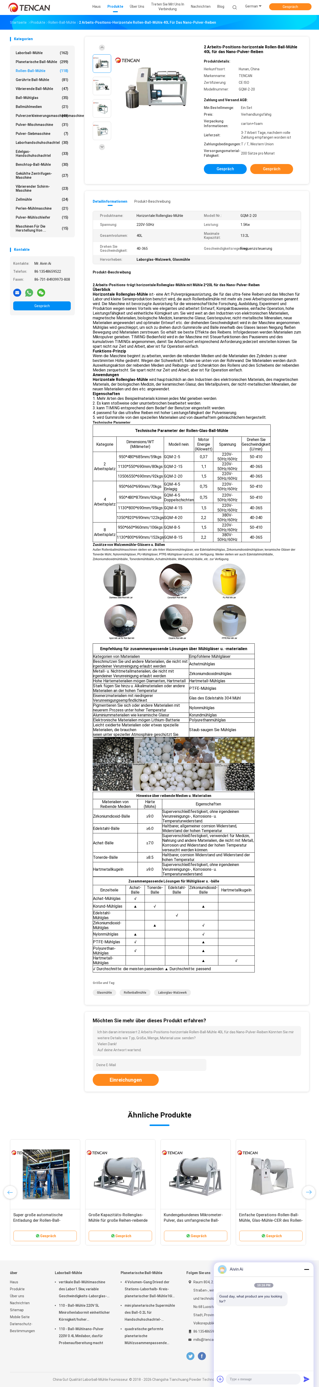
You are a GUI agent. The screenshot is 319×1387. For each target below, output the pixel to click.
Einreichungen (126, 1080)
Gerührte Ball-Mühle (42, 80)
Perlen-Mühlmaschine (42, 208)
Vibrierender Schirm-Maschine (42, 188)
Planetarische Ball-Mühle (42, 62)
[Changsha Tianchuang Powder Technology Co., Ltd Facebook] (202, 1356)
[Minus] (307, 1269)
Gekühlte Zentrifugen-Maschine (42, 175)
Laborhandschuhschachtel (42, 143)
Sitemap (17, 1310)
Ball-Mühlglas (42, 98)
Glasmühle (104, 992)
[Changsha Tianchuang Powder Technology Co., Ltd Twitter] (190, 1356)
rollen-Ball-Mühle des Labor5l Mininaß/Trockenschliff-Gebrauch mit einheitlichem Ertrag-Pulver (44, 1220)
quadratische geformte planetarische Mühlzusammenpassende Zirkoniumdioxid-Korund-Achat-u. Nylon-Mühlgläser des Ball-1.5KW (150, 1336)
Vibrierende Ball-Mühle (42, 89)
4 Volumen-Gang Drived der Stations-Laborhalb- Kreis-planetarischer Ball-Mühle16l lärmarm (148, 1290)
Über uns (17, 1296)
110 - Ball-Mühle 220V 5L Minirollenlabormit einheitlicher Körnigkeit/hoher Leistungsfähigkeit (84, 1313)
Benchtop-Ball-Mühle (42, 165)
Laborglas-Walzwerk (172, 992)
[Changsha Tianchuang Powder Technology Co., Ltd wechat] (41, 292)
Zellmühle (42, 199)
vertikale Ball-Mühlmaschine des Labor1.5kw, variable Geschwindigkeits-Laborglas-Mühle (83, 1290)
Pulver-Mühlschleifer (42, 217)
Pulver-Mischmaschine (42, 125)
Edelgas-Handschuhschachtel (42, 154)
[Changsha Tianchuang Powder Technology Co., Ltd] (29, 7)
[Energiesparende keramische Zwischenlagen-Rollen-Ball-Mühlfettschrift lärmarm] (271, 1174)
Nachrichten (20, 1303)
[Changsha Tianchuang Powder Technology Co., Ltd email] (17, 292)
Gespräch (290, 7)
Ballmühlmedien (42, 107)
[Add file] (220, 1379)
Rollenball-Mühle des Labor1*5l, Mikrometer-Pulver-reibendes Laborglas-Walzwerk (117, 1220)
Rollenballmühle (135, 992)
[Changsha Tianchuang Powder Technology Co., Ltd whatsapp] (29, 292)
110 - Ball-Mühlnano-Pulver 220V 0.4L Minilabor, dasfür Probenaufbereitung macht (81, 1336)
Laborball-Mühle (42, 53)
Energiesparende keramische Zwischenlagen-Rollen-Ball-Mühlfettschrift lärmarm (265, 1220)
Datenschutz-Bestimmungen (22, 1327)
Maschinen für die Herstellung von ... (42, 228)
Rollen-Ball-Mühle (42, 71)
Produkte (17, 1289)
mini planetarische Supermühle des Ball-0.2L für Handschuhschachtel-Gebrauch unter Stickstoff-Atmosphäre (150, 1313)
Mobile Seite (20, 1317)
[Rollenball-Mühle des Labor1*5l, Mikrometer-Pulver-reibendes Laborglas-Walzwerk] (120, 1174)
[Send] (307, 1379)
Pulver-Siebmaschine (42, 134)
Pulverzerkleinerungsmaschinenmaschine (43, 116)
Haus (14, 1282)
